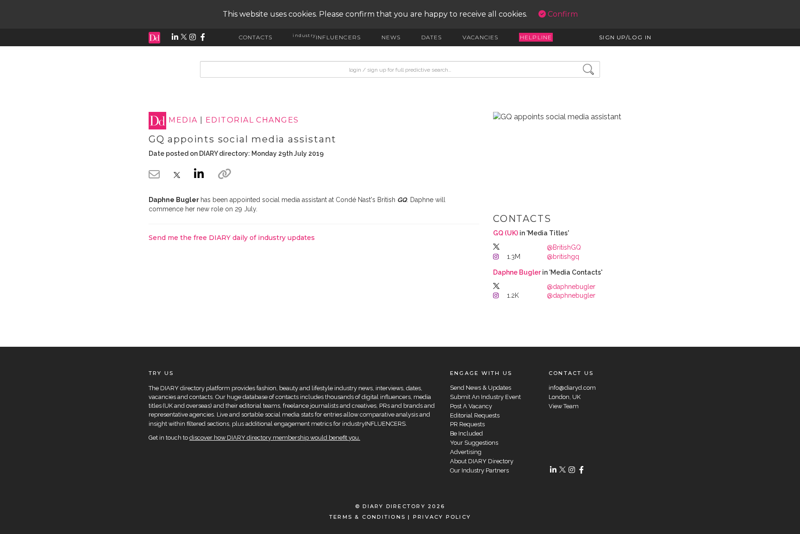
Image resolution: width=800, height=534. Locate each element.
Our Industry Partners (479, 470)
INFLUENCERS (327, 37)
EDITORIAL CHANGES (252, 120)
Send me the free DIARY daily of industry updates (232, 237)
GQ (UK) (505, 233)
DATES (431, 37)
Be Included (466, 433)
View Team (564, 406)
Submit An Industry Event (485, 396)
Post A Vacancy (471, 406)
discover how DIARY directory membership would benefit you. (274, 437)
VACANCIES (480, 37)
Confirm (562, 14)
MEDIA (183, 120)
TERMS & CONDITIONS (367, 517)
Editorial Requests (475, 415)
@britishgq (563, 256)
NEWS (391, 37)
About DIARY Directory (481, 461)
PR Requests (467, 424)
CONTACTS (256, 37)
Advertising (465, 451)
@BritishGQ (564, 247)
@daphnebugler (571, 286)
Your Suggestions (474, 442)
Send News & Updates (480, 387)
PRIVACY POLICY (442, 517)
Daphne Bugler (517, 272)
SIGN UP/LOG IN (625, 37)
